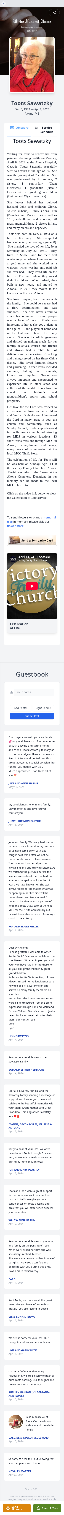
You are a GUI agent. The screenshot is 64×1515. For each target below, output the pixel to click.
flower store (15, 526)
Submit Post (32, 716)
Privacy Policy (22, 1499)
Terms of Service (41, 1499)
